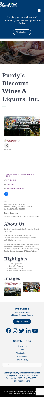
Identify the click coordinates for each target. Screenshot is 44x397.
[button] (22, 321)
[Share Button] (6, 145)
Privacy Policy (22, 360)
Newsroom (22, 346)
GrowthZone (31, 393)
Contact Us (22, 356)
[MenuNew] (39, 10)
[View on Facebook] (6, 195)
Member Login (22, 353)
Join (22, 350)
